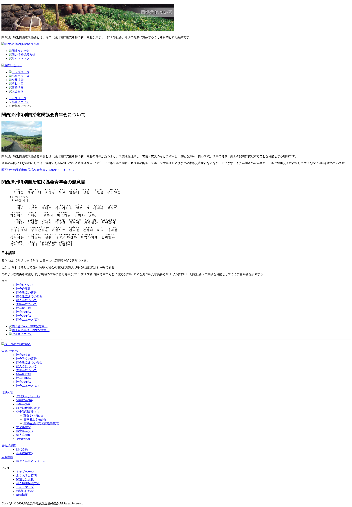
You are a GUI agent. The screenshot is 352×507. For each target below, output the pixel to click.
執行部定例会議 (28, 407)
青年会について (26, 304)
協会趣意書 (23, 288)
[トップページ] (19, 72)
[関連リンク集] (19, 50)
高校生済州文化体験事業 (41, 423)
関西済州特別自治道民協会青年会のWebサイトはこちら (37, 169)
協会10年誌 (23, 311)
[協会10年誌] (29, 330)
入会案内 (7, 457)
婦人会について (26, 300)
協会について (20, 102)
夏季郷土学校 (34, 419)
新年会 (23, 404)
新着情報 (22, 494)
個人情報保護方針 (28, 483)
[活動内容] (16, 83)
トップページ (17, 98)
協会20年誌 (23, 315)
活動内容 (7, 392)
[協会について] (19, 76)
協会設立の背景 (26, 292)
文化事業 (23, 427)
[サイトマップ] (19, 58)
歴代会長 (22, 449)
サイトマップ (25, 487)
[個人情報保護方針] (22, 54)
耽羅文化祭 (33, 415)
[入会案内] (16, 91)
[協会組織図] (16, 79)
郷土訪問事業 (27, 411)
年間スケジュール (28, 396)
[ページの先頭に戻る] (16, 344)
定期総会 (24, 400)
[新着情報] (16, 87)
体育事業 (24, 431)
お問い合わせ (25, 490)
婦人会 (23, 434)
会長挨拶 (24, 453)
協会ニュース (27, 319)
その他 (23, 438)
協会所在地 (23, 308)
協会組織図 (8, 445)
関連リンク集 (25, 479)
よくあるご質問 (26, 475)
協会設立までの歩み (29, 296)
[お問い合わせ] (11, 65)
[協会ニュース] (28, 326)
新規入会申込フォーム (30, 461)
